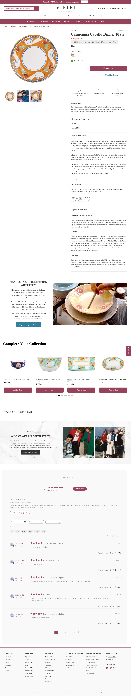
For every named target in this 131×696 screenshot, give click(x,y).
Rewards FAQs (29, 668)
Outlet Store (69, 659)
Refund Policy (78, 692)
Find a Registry (49, 670)
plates (30, 531)
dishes (37, 531)
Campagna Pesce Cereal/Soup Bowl (17, 379)
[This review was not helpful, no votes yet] (119, 553)
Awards (7, 662)
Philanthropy (8, 665)
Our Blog (7, 659)
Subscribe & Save (50, 659)
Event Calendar (90, 673)
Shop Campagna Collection (28, 325)
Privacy (51, 692)
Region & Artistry (79, 210)
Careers (7, 670)
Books (81, 16)
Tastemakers (8, 668)
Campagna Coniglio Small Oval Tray (113, 379)
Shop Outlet (69, 656)
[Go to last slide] (2, 372)
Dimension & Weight (80, 119)
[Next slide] (129, 372)
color (17, 531)
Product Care (29, 662)
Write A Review (79, 489)
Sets (102, 21)
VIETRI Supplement (91, 665)
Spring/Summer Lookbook (93, 659)
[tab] (59, 395)
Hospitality (69, 668)
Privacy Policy (98, 692)
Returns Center (29, 676)
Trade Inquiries (70, 665)
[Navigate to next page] (79, 632)
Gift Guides (91, 16)
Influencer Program (91, 656)
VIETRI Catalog (90, 662)
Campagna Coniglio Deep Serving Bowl (48, 380)
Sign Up (86, 1)
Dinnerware (31, 21)
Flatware (67, 21)
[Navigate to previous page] (52, 632)
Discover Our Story (30, 452)
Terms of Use (57, 692)
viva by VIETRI (40, 16)
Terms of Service (67, 692)
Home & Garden (90, 21)
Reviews (47, 679)
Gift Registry (49, 668)
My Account (28, 656)
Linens (77, 21)
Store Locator (49, 656)
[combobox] (21, 8)
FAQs (26, 665)
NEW (29, 16)
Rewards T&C (29, 670)
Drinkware (56, 21)
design (24, 531)
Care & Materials (78, 135)
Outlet (101, 16)
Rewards (47, 662)
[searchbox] (16, 521)
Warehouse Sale (70, 662)
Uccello (73, 55)
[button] (10, 96)
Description (76, 103)
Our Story (8, 656)
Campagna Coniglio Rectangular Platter (79, 380)
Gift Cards (48, 676)
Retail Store (48, 681)
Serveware (44, 21)
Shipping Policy (87, 692)
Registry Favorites (68, 16)
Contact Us (28, 659)
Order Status (28, 673)
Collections (54, 16)
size (12, 531)
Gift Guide (48, 665)
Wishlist (47, 673)
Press (87, 670)
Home (6, 26)
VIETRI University (91, 668)
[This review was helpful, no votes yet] (115, 553)
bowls (43, 531)
